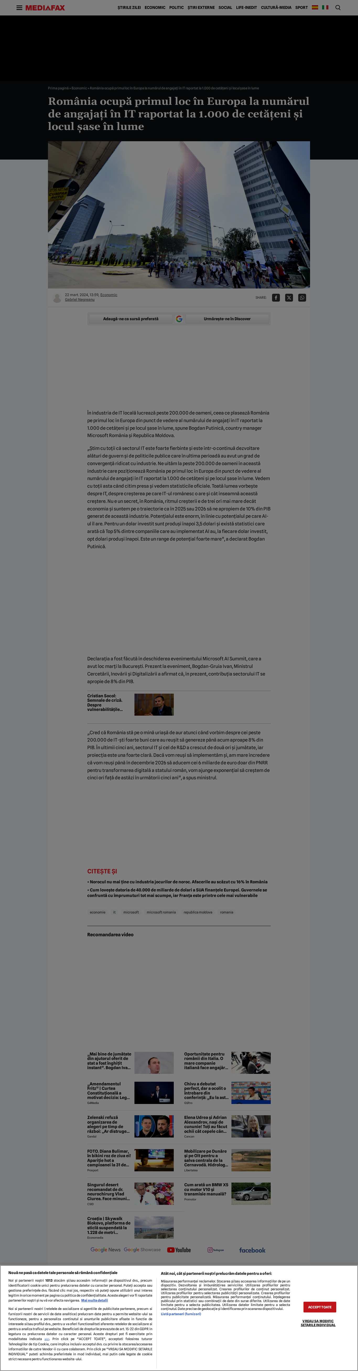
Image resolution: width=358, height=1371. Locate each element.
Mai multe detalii (94, 1300)
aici (47, 1339)
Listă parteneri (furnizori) (181, 1314)
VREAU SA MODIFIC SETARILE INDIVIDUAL (318, 1323)
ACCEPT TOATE (320, 1307)
